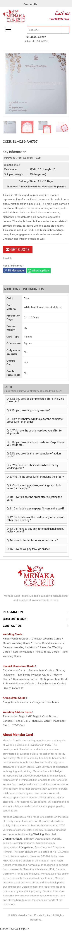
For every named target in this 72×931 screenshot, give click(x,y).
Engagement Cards (14, 670)
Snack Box (22, 720)
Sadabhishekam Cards (51, 683)
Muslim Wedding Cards (17, 643)
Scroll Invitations (23, 651)
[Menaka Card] (14, 15)
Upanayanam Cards (25, 679)
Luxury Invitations (13, 687)
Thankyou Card (41, 720)
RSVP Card (18, 725)
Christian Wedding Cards (47, 638)
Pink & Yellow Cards (47, 651)
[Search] (65, 29)
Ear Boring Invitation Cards (34, 674)
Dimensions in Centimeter (12, 167)
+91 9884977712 (59, 18)
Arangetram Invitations (16, 702)
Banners (8, 720)
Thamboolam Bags (14, 716)
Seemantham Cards (41, 670)
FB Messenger (16, 270)
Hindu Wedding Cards (16, 638)
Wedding (38, 834)
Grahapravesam (12, 838)
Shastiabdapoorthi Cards (20, 683)
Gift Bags (34, 716)
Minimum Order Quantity (18, 157)
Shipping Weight (13, 174)
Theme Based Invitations (48, 643)
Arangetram (26, 847)
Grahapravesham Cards (54, 679)
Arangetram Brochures (45, 702)
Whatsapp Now (40, 270)
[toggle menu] (8, 29)
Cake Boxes (49, 716)
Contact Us (30, 4)
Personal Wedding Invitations (20, 647)
